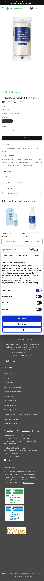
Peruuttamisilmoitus (11, 405)
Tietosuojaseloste (10, 410)
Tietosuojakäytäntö (36, 573)
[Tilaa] (37, 361)
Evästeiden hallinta (11, 419)
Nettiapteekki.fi (11, 573)
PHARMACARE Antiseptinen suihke (31, 232)
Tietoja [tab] (36, 255)
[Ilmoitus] (41, 2)
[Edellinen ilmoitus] (2, 2)
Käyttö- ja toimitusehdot (13, 391)
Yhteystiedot (8, 382)
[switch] (39, 296)
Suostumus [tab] (8, 255)
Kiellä (22, 330)
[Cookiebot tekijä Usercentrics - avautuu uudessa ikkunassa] (29, 249)
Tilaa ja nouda (9, 396)
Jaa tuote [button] (7, 171)
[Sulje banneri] (41, 249)
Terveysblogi (8, 378)
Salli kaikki (22, 318)
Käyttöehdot (18, 576)
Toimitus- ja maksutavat (12, 387)
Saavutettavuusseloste (12, 423)
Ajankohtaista (9, 373)
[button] (2, 8)
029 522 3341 (28, 483)
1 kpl (7, 121)
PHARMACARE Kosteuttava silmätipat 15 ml (10, 232)
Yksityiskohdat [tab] (22, 255)
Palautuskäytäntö (10, 401)
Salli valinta (22, 324)
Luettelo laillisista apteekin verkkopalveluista (20, 414)
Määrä (4, 126)
